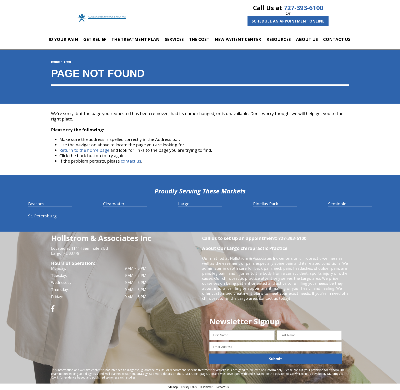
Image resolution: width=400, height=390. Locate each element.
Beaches (36, 204)
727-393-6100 (303, 8)
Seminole (337, 204)
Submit (275, 358)
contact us (131, 161)
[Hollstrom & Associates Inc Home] (102, 17)
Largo (184, 204)
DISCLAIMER (191, 374)
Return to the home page (84, 150)
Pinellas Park (265, 204)
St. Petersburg (42, 216)
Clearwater (114, 204)
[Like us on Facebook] (53, 310)
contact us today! (274, 298)
